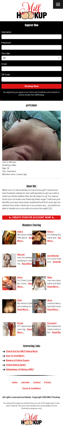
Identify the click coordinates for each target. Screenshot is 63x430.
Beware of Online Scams (17, 360)
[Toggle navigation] (58, 4)
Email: (4, 64)
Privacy (47, 382)
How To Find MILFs (15, 356)
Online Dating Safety (16, 365)
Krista (20, 323)
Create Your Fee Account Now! (32, 217)
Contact (36, 382)
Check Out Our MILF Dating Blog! (22, 351)
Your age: (5, 53)
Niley (49, 277)
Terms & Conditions (31, 388)
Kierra (50, 231)
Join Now (25, 382)
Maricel (21, 254)
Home (14, 382)
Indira (20, 231)
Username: (6, 32)
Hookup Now (32, 86)
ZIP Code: (5, 74)
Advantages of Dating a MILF (20, 369)
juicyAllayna (53, 256)
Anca (49, 300)
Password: (6, 43)
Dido (19, 300)
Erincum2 (52, 323)
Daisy (20, 277)
